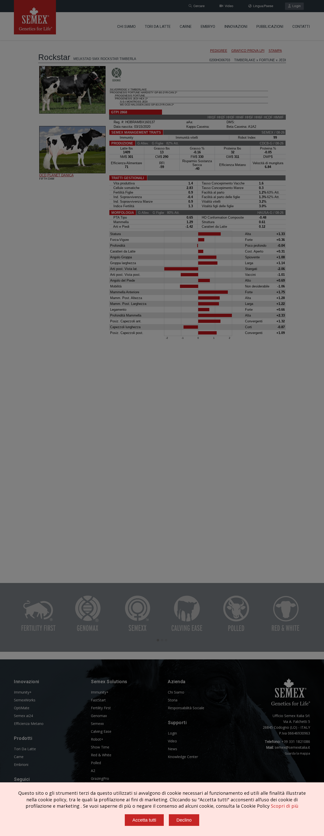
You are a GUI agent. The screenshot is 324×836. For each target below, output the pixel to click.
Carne (186, 26)
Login (296, 6)
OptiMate (21, 707)
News (172, 748)
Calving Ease (101, 731)
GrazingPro (100, 778)
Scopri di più (284, 806)
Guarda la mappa (297, 753)
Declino (184, 820)
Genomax (99, 715)
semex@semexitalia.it (292, 747)
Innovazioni (235, 26)
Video (228, 6)
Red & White (101, 755)
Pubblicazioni (269, 26)
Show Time (100, 747)
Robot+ (97, 739)
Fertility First (101, 707)
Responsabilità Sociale (186, 707)
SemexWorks (24, 700)
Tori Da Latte (158, 26)
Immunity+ (23, 692)
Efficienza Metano (29, 723)
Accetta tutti (144, 820)
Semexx (97, 723)
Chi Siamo (126, 26)
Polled (96, 762)
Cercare (198, 6)
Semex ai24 (23, 715)
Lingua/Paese (262, 6)
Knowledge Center (183, 756)
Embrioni (21, 764)
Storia (172, 700)
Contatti (301, 26)
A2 (93, 770)
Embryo (208, 26)
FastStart (98, 700)
